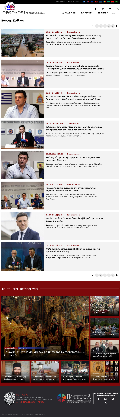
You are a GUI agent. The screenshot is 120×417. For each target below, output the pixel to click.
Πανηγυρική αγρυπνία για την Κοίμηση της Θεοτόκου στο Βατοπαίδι (41, 354)
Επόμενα (117, 26)
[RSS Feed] (115, 9)
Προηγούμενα (93, 26)
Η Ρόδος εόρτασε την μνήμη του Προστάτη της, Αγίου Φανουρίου (74, 378)
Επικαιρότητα (38, 374)
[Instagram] (100, 9)
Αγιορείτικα (23, 348)
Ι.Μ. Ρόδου (67, 374)
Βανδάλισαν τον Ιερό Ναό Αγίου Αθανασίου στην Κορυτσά (44, 378)
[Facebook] (92, 9)
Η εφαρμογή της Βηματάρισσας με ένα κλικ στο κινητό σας (104, 378)
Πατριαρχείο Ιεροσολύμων (103, 307)
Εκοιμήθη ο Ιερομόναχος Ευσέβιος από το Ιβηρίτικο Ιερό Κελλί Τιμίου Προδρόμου (15, 378)
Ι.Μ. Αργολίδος (98, 329)
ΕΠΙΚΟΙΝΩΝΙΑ (102, 13)
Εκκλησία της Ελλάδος (101, 351)
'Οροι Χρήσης (39, 414)
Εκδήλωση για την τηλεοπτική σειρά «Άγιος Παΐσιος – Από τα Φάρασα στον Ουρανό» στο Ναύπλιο (104, 333)
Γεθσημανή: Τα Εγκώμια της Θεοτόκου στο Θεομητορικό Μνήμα (103, 311)
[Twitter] (107, 9)
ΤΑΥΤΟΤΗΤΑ (86, 13)
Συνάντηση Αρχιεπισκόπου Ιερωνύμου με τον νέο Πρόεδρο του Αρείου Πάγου (104, 355)
